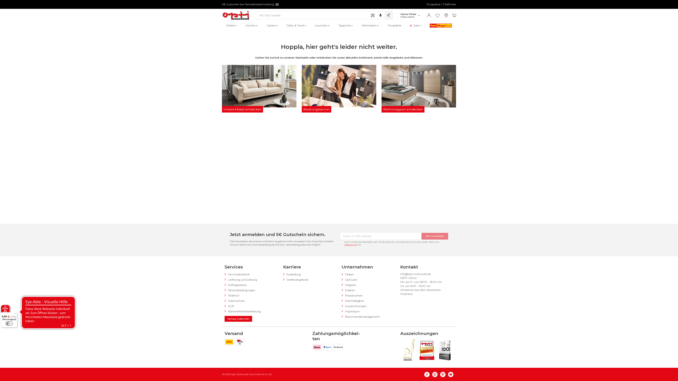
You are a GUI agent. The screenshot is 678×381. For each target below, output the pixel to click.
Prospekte (433, 4)
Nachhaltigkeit (354, 301)
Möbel (230, 25)
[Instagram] (436, 374)
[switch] (9, 323)
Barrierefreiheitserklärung (244, 311)
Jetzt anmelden (435, 236)
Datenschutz (350, 244)
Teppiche (344, 25)
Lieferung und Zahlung (242, 279)
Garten (271, 25)
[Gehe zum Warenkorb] (454, 15)
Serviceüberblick (239, 274)
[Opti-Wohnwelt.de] (236, 15)
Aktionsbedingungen (241, 290)
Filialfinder (449, 4)
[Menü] (15, 314)
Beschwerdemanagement (362, 316)
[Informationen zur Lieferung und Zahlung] (230, 343)
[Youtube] (450, 374)
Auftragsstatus (237, 285)
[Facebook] (428, 374)
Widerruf (233, 295)
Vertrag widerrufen (238, 318)
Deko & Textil (295, 25)
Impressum (352, 311)
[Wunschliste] (437, 15)
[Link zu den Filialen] (446, 15)
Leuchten (321, 25)
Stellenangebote (297, 279)
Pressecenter (353, 295)
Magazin (350, 285)
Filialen (349, 274)
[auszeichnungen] (408, 350)
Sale (416, 25)
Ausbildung (293, 274)
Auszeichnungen (356, 306)
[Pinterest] (444, 374)
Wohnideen (369, 25)
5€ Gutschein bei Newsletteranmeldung (248, 4)
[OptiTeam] (240, 343)
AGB (231, 306)
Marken (350, 290)
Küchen (251, 25)
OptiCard (351, 279)
